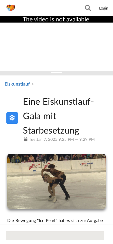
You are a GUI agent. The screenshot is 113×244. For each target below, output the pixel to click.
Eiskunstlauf (17, 83)
